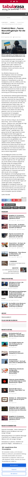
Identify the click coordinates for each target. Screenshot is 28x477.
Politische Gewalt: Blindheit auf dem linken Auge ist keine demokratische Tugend (17, 381)
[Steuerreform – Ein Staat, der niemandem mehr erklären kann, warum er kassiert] (5, 244)
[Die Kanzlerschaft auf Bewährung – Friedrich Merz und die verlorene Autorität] (5, 335)
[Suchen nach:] (14, 17)
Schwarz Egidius (21, 229)
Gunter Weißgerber (13, 288)
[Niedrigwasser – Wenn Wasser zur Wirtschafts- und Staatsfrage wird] (5, 254)
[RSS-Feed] (17, 1)
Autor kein (20, 308)
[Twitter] (14, 1)
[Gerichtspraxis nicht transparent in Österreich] (5, 353)
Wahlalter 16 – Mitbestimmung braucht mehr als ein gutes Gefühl (17, 399)
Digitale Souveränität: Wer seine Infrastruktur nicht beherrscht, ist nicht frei (16, 235)
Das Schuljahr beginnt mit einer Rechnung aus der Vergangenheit (16, 344)
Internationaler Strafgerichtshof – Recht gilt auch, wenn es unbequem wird (17, 361)
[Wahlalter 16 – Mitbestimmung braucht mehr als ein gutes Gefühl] (5, 399)
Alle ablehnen (14, 473)
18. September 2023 (7, 37)
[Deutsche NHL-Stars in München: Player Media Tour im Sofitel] (5, 390)
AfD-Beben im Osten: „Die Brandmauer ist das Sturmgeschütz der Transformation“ (16, 284)
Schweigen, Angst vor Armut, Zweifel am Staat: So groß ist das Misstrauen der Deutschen (17, 408)
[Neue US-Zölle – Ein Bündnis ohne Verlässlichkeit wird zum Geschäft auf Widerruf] (5, 226)
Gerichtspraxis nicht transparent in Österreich (16, 352)
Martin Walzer (21, 247)
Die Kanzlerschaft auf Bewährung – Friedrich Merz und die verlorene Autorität (16, 335)
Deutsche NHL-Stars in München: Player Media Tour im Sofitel (17, 390)
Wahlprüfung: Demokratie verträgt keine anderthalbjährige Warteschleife (16, 371)
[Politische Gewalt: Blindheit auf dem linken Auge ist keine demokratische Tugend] (5, 381)
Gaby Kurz (20, 238)
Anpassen (14, 469)
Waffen (22, 207)
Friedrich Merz (17, 37)
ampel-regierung (10, 204)
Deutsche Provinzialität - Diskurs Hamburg (12, 429)
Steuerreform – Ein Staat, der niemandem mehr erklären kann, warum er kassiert (17, 244)
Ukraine (15, 207)
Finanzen (5, 212)
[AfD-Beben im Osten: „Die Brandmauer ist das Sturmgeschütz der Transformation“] (5, 284)
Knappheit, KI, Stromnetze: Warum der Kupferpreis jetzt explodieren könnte (17, 217)
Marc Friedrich (21, 220)
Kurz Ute (20, 257)
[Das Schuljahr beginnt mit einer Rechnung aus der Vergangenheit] (5, 344)
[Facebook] (11, 1)
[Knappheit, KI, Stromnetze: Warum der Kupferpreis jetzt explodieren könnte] (5, 217)
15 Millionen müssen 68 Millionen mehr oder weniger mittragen (14, 431)
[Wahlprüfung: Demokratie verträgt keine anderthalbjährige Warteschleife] (5, 370)
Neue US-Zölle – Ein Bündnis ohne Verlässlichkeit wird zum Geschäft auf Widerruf (17, 226)
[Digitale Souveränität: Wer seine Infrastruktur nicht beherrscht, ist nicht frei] (5, 235)
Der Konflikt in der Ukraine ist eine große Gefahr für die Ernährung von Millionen (17, 305)
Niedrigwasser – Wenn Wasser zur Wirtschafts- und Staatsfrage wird (17, 254)
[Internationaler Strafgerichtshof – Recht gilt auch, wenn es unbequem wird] (5, 361)
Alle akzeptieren (14, 465)
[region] (14, 461)
